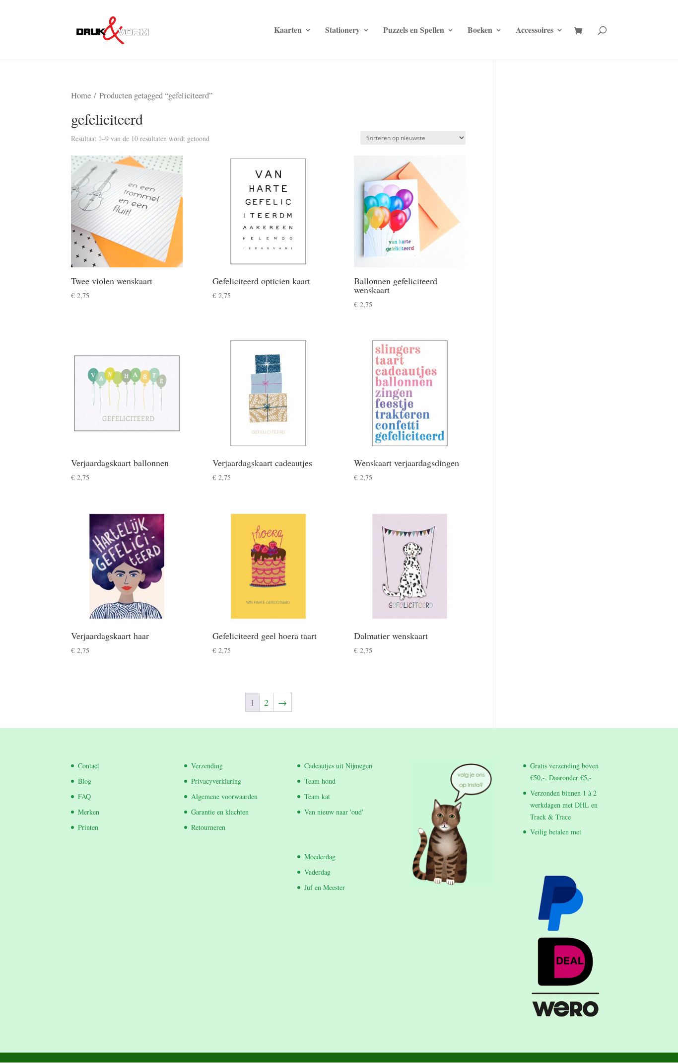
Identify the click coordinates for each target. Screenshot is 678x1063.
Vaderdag (317, 872)
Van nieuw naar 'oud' (333, 812)
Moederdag (320, 856)
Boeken (480, 30)
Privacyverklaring (216, 781)
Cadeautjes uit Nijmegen (338, 765)
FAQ (84, 796)
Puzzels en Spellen (413, 30)
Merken (88, 812)
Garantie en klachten (220, 812)
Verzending (207, 765)
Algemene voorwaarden (224, 796)
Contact (88, 765)
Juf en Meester (324, 887)
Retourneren (208, 827)
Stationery (342, 30)
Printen (88, 827)
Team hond (320, 781)
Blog (84, 781)
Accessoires (534, 30)
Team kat (317, 796)
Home (81, 95)
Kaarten (288, 30)
